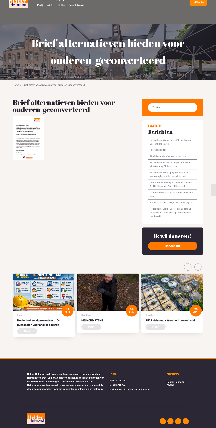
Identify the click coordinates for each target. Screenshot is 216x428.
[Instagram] (170, 2)
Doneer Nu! (173, 246)
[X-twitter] (181, 2)
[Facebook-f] (175, 2)
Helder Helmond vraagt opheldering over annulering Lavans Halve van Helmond (169, 174)
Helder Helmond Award (71, 5)
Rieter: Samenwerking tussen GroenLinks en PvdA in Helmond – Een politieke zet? (171, 184)
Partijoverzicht (45, 5)
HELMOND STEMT (158, 150)
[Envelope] (159, 2)
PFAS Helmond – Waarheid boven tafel (168, 156)
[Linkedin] (164, 2)
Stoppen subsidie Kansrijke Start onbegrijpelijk (172, 202)
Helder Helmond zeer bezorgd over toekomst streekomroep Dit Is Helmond (171, 164)
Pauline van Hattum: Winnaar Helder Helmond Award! (171, 194)
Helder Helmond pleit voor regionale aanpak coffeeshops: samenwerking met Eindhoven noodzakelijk (170, 213)
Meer (27, 331)
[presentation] (187, 267)
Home (16, 85)
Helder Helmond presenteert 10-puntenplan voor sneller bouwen (170, 142)
